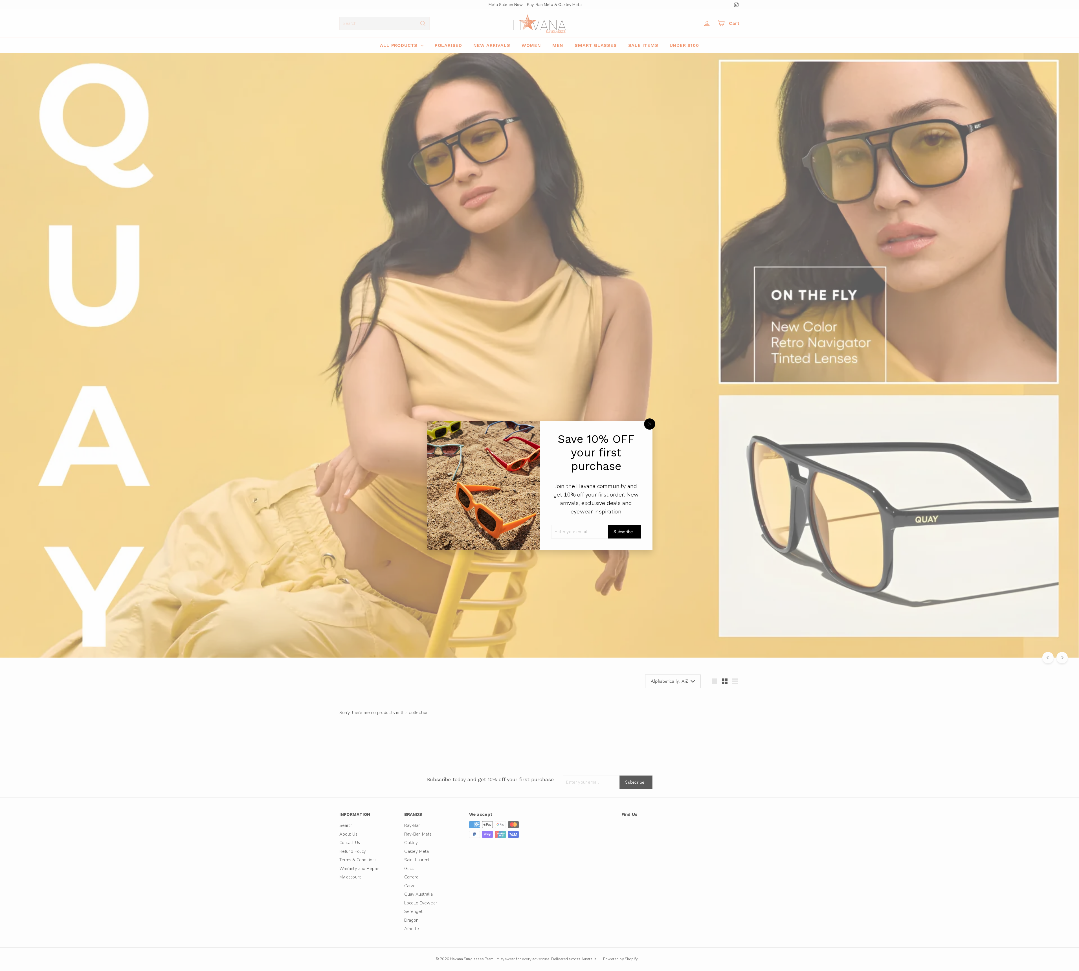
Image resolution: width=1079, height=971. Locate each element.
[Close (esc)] (649, 424)
